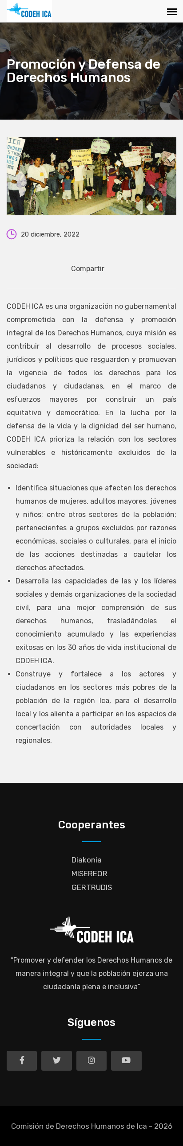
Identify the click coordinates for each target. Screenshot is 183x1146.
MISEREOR (89, 873)
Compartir (87, 268)
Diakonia (87, 859)
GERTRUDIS (92, 887)
